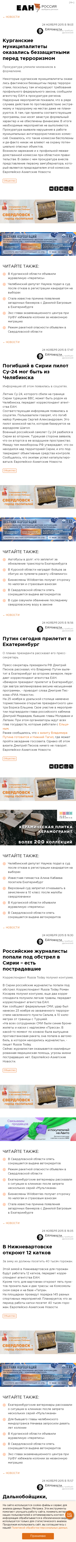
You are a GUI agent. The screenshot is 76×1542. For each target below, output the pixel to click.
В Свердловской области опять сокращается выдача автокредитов (34, 592)
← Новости (11, 17)
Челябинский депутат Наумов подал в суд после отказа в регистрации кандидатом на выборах (40, 288)
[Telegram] (61, 188)
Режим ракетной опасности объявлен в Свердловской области (37, 329)
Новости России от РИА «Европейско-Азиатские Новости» (29, 8)
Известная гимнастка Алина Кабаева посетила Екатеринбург (35, 880)
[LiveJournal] (71, 188)
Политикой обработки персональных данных (39, 1528)
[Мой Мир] (66, 188)
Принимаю (38, 1536)
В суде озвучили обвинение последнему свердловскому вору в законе (37, 602)
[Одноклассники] (56, 188)
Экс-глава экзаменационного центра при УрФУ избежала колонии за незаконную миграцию (38, 317)
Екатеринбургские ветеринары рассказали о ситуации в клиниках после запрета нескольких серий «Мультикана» (40, 1183)
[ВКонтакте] (51, 188)
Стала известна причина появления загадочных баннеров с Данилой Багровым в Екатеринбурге (39, 302)
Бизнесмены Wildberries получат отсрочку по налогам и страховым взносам (39, 582)
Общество (10, 181)
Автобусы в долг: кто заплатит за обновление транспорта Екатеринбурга (37, 561)
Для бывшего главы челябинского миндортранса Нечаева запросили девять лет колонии (39, 1423)
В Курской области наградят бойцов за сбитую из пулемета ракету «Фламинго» (37, 571)
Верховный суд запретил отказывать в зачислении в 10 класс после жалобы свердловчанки (36, 892)
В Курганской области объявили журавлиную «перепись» (32, 276)
